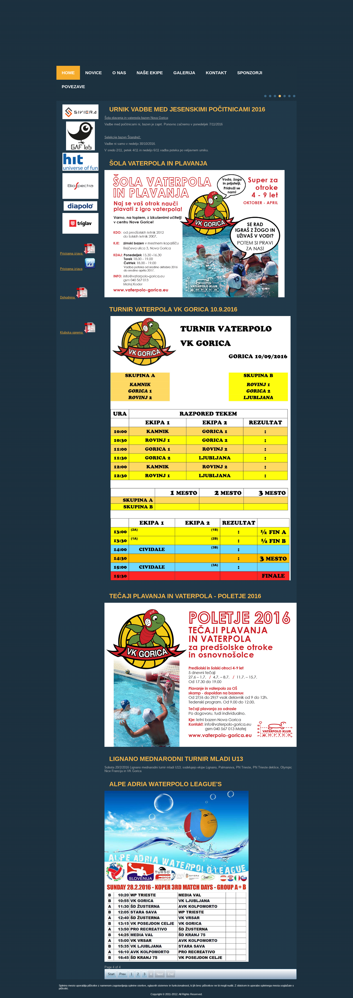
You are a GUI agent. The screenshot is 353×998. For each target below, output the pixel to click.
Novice (93, 72)
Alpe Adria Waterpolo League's (165, 784)
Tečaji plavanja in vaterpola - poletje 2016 (185, 596)
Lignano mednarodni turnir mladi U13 (176, 758)
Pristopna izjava (71, 253)
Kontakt (216, 72)
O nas (119, 72)
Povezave (73, 86)
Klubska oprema (72, 332)
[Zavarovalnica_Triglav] (80, 232)
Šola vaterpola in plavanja (158, 163)
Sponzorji (249, 72)
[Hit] (80, 169)
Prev (122, 974)
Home (68, 72)
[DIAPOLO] (80, 209)
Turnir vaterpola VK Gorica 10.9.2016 (173, 309)
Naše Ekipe (150, 72)
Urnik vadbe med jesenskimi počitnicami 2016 (187, 109)
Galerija (184, 72)
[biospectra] (80, 198)
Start (111, 974)
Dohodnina (68, 297)
